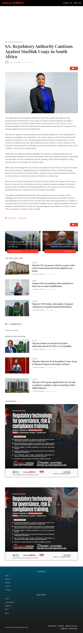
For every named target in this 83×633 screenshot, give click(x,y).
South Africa (18, 41)
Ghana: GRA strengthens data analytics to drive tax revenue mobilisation (52, 284)
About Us (8, 579)
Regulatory (9, 41)
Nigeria (34, 262)
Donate (61, 626)
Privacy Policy (71, 626)
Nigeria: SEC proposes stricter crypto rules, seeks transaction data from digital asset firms (53, 268)
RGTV (6, 609)
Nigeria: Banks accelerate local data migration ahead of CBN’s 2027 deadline (52, 344)
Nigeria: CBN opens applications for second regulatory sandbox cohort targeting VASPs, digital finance (54, 385)
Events (7, 613)
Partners (7, 583)
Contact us (8, 590)
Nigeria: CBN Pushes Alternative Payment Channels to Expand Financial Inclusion (52, 305)
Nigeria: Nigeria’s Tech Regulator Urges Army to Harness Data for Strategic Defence (54, 363)
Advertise (52, 626)
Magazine (8, 606)
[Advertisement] (41, 21)
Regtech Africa (16, 62)
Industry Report (9, 602)
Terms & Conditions (68, 629)
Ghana (34, 280)
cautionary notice (66, 123)
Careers (7, 586)
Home (7, 575)
